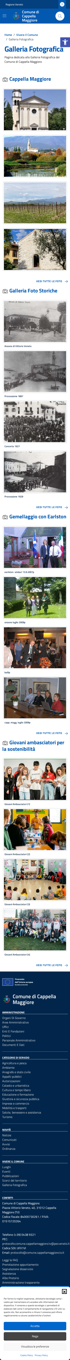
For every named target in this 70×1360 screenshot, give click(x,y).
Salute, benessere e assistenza (21, 1112)
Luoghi (6, 1167)
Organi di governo (14, 1018)
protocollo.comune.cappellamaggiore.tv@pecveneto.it (36, 1243)
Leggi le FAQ (10, 1260)
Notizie (6, 1135)
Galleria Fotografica (14, 1185)
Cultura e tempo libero (16, 1090)
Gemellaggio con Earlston (37, 516)
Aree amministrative (15, 1022)
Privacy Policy (41, 1355)
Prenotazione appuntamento (20, 1264)
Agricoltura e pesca (14, 1063)
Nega (35, 1336)
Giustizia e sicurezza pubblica (20, 1099)
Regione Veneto (14, 4)
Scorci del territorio (14, 1180)
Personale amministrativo (18, 1040)
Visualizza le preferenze (35, 1346)
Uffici (5, 1027)
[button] (65, 42)
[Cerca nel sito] (59, 16)
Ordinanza (8, 1148)
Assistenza (9, 1273)
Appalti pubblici (12, 1076)
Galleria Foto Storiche (32, 290)
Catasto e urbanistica (15, 1085)
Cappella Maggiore (29, 79)
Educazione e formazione (18, 1094)
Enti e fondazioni (13, 1031)
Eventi (6, 1171)
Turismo (7, 1117)
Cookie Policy (26, 1355)
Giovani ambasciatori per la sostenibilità (33, 745)
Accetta (35, 1326)
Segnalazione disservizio (17, 1269)
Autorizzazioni (11, 1081)
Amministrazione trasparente (21, 1282)
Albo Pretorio (10, 1278)
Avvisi (6, 1144)
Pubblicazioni (10, 1176)
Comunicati (9, 1139)
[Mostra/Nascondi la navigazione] (4, 15)
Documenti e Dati (13, 1045)
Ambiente (8, 1067)
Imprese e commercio (15, 1103)
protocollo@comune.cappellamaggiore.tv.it (37, 1252)
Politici (6, 1036)
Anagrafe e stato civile (16, 1072)
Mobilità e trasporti (14, 1108)
